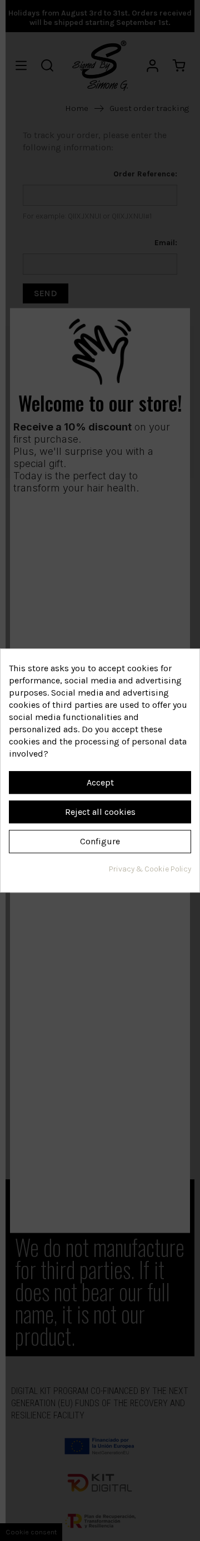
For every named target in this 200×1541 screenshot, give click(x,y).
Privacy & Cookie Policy (150, 869)
